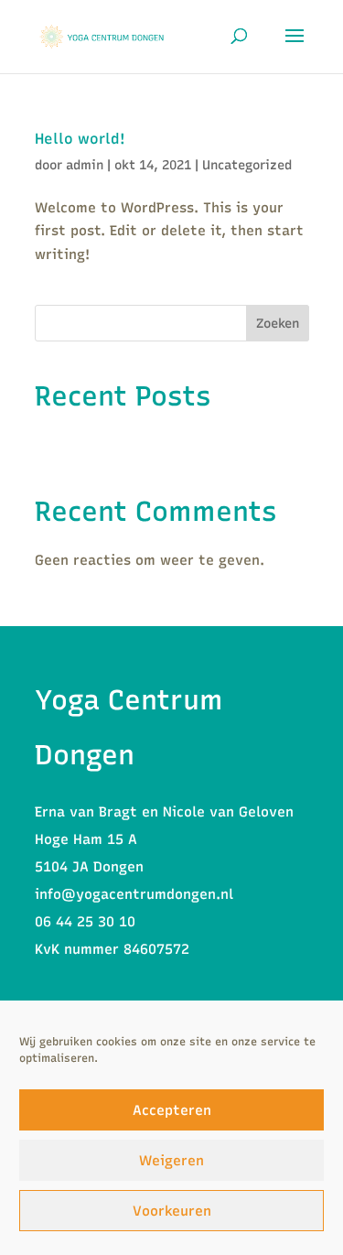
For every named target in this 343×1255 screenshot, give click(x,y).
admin (84, 165)
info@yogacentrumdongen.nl (134, 894)
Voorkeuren (172, 1211)
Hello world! (80, 138)
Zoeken (277, 323)
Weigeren (171, 1160)
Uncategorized (247, 165)
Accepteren (172, 1110)
